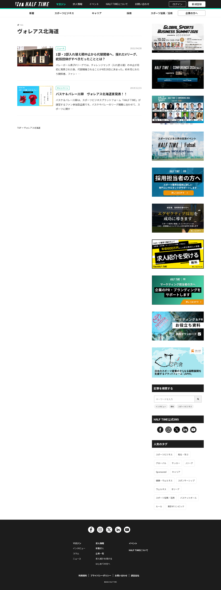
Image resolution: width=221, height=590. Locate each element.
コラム (76, 553)
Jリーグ (189, 463)
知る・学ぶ (183, 454)
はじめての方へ (103, 563)
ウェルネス (161, 489)
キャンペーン (62, 88)
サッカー (176, 463)
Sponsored (161, 471)
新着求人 (100, 548)
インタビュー (161, 406)
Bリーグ (175, 489)
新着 (31, 13)
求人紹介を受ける (104, 558)
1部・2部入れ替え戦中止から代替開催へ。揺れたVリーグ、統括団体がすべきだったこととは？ (97, 56)
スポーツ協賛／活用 (161, 13)
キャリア (97, 13)
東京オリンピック (176, 506)
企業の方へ (192, 13)
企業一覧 (100, 553)
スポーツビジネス (64, 13)
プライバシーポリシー (100, 575)
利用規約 (83, 575)
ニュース (60, 48)
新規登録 (197, 4)
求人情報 (77, 4)
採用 (129, 13)
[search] (198, 399)
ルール (159, 506)
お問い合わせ (142, 4)
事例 (172, 406)
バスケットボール (188, 497)
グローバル (161, 463)
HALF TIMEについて (117, 4)
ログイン (177, 4)
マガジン (61, 4)
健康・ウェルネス (164, 480)
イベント (94, 4)
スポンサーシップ (186, 480)
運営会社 (135, 575)
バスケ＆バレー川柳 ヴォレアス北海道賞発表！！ (91, 94)
